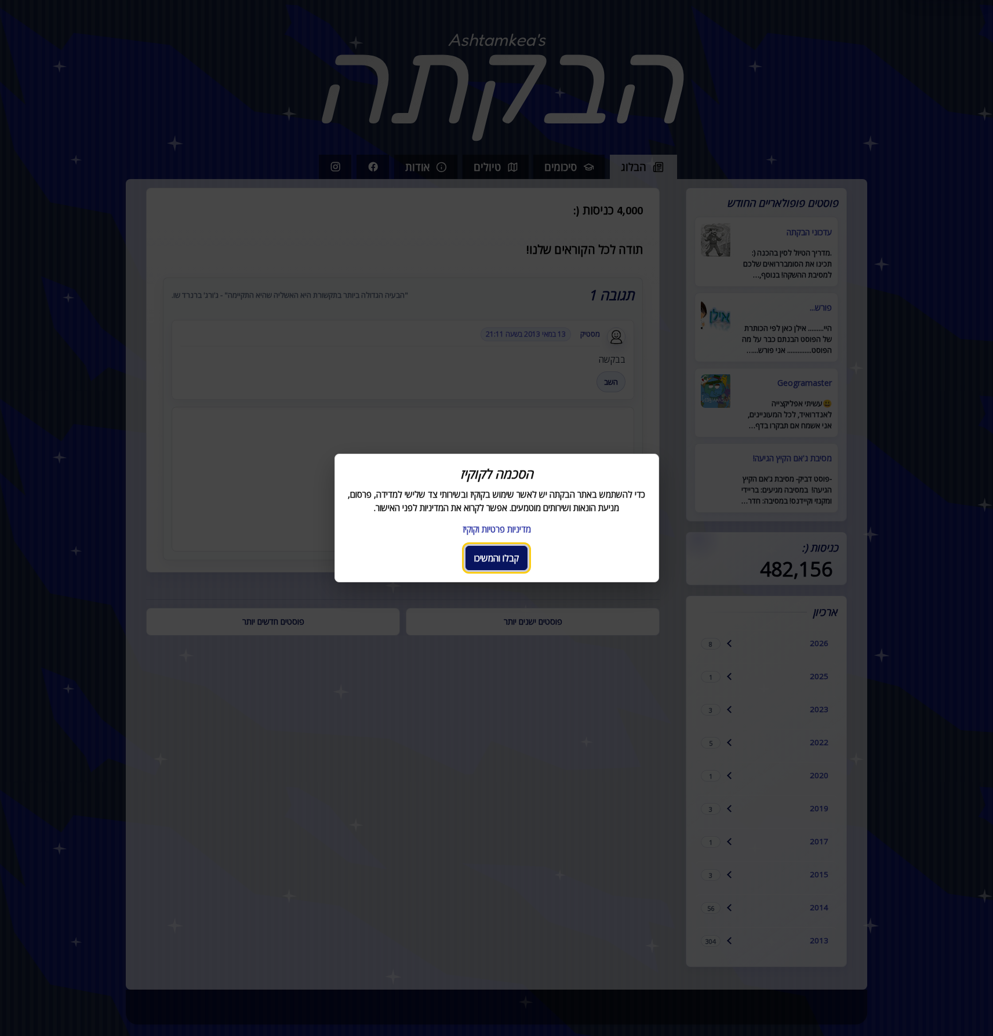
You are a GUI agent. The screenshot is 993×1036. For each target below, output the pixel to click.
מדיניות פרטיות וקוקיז (497, 529)
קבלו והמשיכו (496, 558)
